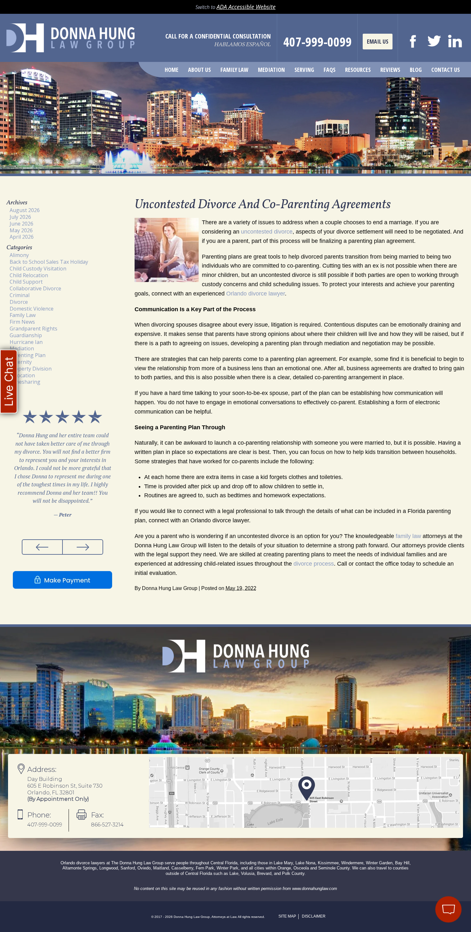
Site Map (287, 916)
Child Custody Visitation (38, 268)
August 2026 (25, 210)
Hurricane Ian (26, 342)
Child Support (26, 281)
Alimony (19, 255)
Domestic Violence (32, 308)
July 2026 (20, 216)
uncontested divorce (267, 231)
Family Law (234, 69)
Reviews (390, 69)
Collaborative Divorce (35, 288)
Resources (358, 69)
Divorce (19, 301)
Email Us (377, 41)
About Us (199, 69)
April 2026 (22, 236)
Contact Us (445, 69)
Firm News (22, 321)
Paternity (21, 361)
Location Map (304, 792)
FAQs (329, 69)
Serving (304, 69)
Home (171, 69)
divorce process (313, 563)
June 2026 (21, 223)
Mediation (271, 69)
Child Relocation (29, 275)
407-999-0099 (317, 41)
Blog (416, 69)
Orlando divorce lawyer (255, 293)
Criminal (19, 295)
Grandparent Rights (33, 328)
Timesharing (25, 381)
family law (408, 536)
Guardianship (26, 335)
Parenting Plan (27, 355)
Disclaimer (314, 916)
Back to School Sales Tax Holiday (49, 261)
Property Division (31, 368)
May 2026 (21, 230)
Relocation (22, 375)
